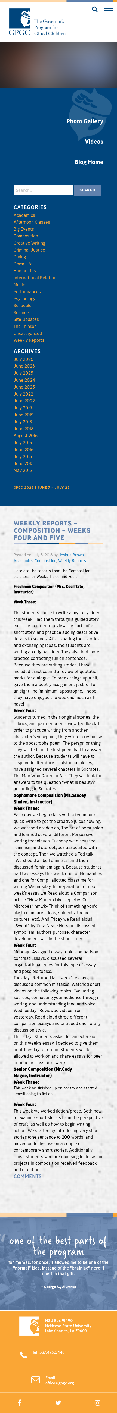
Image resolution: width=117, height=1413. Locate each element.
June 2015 (23, 463)
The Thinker (25, 326)
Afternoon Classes (32, 222)
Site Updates (26, 319)
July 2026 (23, 359)
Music (19, 284)
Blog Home (89, 162)
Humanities (25, 270)
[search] (93, 9)
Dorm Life (23, 264)
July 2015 (23, 456)
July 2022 (23, 394)
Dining (20, 256)
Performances (27, 291)
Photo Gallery (84, 121)
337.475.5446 (52, 1352)
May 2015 (23, 470)
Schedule (23, 305)
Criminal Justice (29, 250)
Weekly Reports (29, 340)
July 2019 (23, 408)
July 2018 (23, 421)
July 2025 (23, 373)
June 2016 (23, 449)
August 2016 (26, 435)
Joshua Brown (71, 554)
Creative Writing (29, 243)
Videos (94, 141)
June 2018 (24, 428)
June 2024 (24, 380)
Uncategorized (28, 333)
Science (21, 312)
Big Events (24, 229)
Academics (24, 215)
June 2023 (24, 387)
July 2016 (23, 442)
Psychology (24, 298)
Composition (26, 236)
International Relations (36, 277)
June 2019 (23, 415)
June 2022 (24, 400)
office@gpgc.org (59, 1383)
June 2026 (24, 366)
